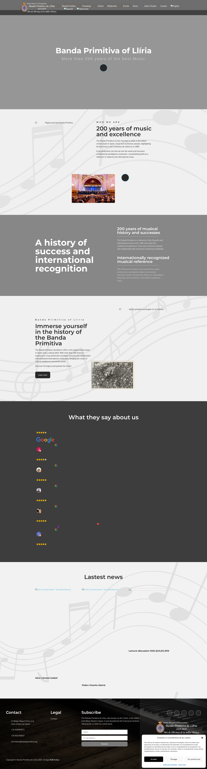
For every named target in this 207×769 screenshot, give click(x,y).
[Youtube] (184, 713)
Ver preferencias (194, 759)
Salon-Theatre (150, 6)
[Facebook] (169, 713)
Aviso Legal (182, 765)
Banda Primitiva (69, 6)
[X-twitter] (176, 713)
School (101, 6)
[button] (202, 738)
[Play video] (103, 67)
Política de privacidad (170, 765)
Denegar (173, 759)
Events (126, 6)
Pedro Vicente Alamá (93, 685)
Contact (163, 6)
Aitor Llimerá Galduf (46, 678)
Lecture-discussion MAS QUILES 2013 (149, 651)
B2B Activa (54, 760)
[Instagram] (198, 713)
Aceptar (154, 759)
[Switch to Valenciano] (82, 9)
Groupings (86, 6)
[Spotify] (191, 713)
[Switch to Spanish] (68, 9)
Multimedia (112, 6)
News (135, 6)
